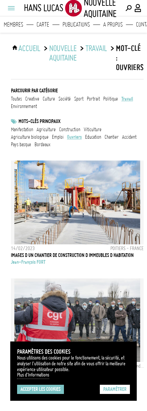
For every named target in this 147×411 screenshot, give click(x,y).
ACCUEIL (29, 48)
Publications (76, 24)
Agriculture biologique (30, 137)
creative (32, 99)
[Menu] (11, 8)
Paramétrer (114, 389)
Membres (13, 24)
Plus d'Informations (33, 375)
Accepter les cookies (41, 389)
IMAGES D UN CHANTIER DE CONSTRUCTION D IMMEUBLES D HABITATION (72, 255)
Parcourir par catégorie (34, 91)
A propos (113, 24)
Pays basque (21, 144)
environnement (24, 106)
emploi (58, 137)
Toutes (16, 99)
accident (129, 137)
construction (69, 129)
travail (96, 48)
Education (93, 137)
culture (49, 99)
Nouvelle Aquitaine (63, 53)
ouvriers (74, 137)
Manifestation (22, 129)
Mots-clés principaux (39, 121)
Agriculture (46, 129)
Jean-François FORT (28, 262)
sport (78, 99)
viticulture (93, 129)
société (64, 99)
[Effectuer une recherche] (128, 8)
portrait (93, 99)
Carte (43, 24)
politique (110, 99)
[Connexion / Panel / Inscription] (138, 8)
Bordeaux (43, 144)
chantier (112, 137)
